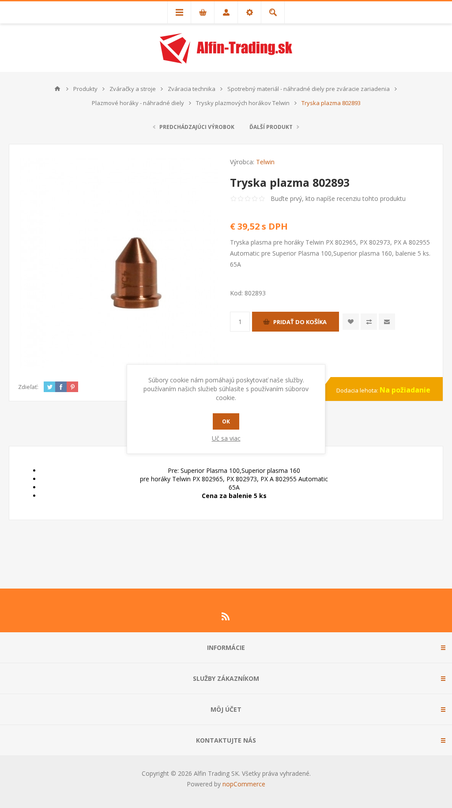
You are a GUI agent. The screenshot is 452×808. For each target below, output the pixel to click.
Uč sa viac (226, 438)
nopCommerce (243, 784)
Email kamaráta (387, 321)
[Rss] (226, 616)
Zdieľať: (28, 387)
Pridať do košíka (300, 322)
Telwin (265, 162)
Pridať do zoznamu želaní (351, 321)
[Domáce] (57, 89)
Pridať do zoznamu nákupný (369, 321)
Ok (226, 421)
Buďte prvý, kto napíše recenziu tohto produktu (338, 198)
